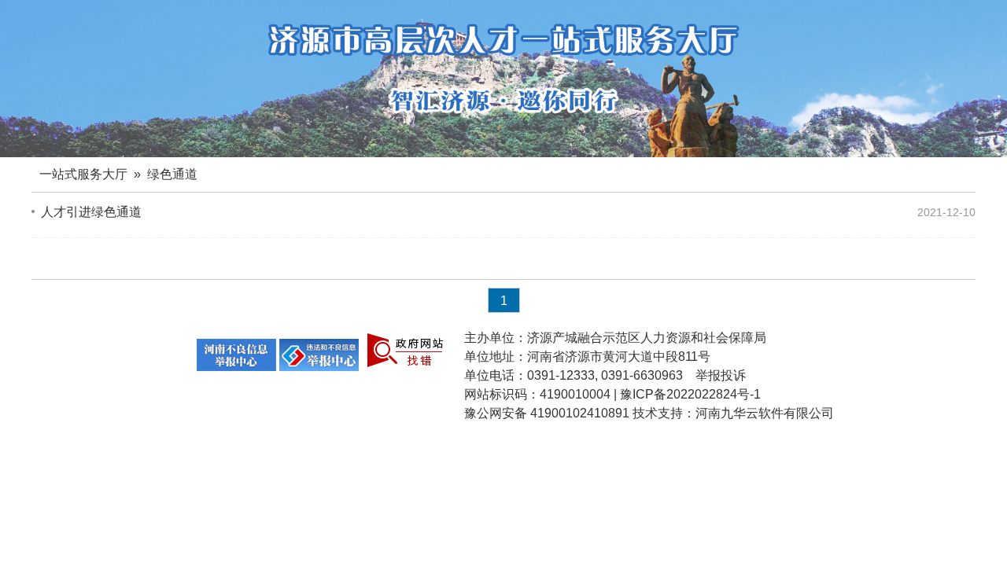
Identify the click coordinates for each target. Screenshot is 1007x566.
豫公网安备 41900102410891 (546, 413)
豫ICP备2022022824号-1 (690, 394)
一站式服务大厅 (83, 174)
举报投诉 (720, 375)
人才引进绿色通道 (91, 212)
